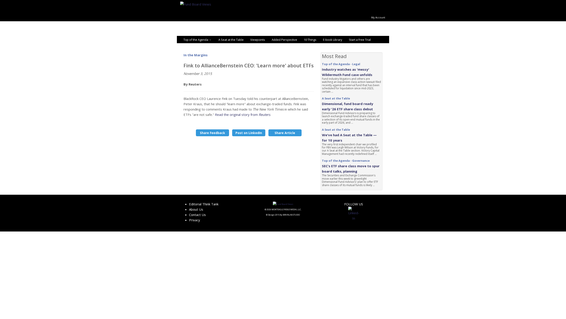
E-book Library (332, 40)
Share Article (285, 133)
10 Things (310, 40)
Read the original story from (242, 114)
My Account (378, 17)
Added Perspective (284, 40)
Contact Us (197, 214)
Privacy (194, 220)
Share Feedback (212, 133)
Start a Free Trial (360, 40)
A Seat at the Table (231, 40)
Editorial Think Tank (203, 204)
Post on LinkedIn (248, 133)
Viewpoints (257, 40)
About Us (196, 209)
